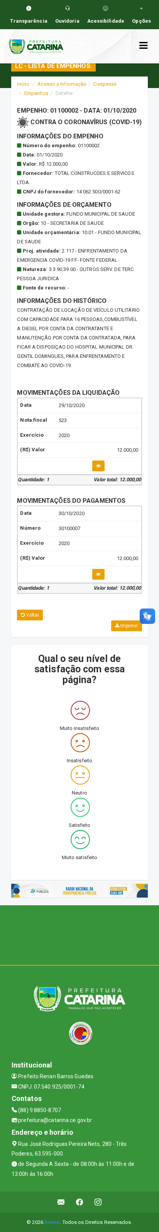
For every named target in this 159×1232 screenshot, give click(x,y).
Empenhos (36, 93)
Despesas (105, 84)
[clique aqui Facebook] (79, 1202)
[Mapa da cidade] (79, 934)
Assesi (52, 1222)
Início (23, 84)
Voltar (32, 615)
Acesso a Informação (61, 84)
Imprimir (128, 625)
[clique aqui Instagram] (98, 1202)
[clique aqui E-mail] (61, 1202)
